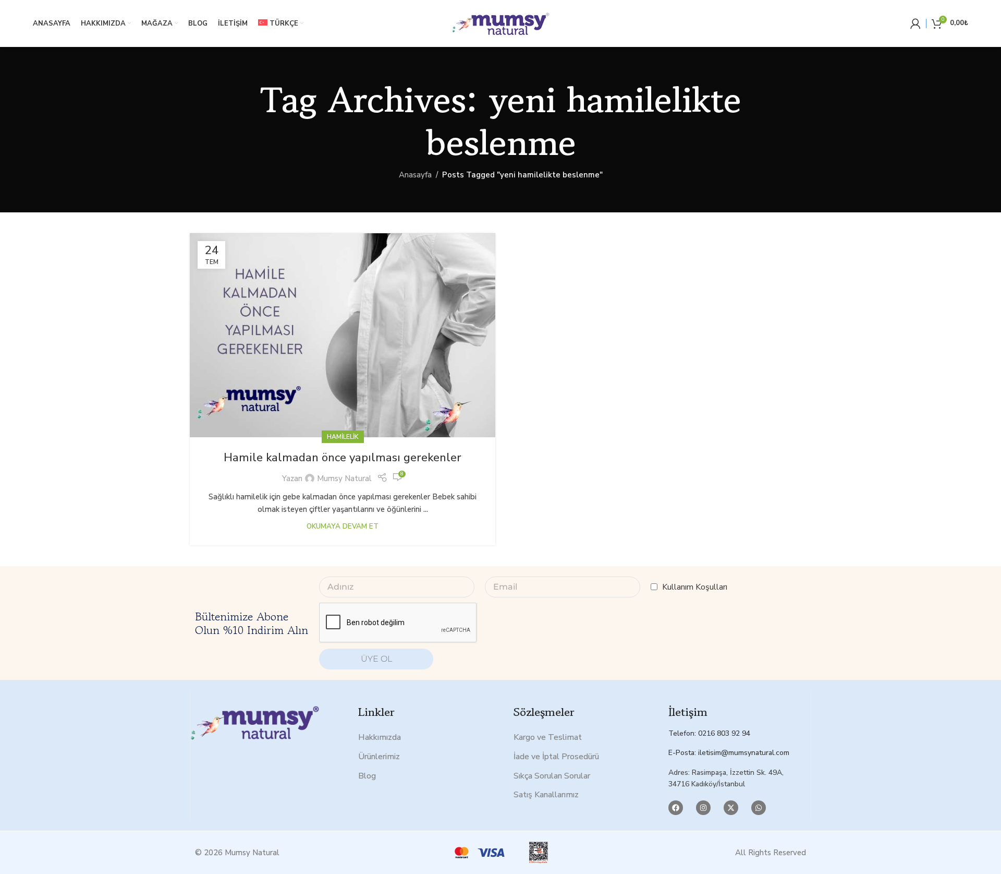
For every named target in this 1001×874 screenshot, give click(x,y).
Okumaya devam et (343, 526)
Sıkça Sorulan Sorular (552, 776)
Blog (367, 776)
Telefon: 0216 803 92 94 (709, 733)
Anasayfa (415, 175)
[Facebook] (675, 807)
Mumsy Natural (344, 478)
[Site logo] (500, 23)
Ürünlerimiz (379, 756)
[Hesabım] (915, 23)
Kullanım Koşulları (694, 587)
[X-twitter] (731, 807)
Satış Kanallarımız (546, 794)
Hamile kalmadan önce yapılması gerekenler (342, 457)
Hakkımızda (379, 737)
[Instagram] (703, 807)
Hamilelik (343, 437)
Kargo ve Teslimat (548, 737)
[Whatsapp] (758, 807)
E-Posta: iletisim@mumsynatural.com (728, 753)
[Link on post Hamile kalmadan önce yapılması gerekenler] (342, 335)
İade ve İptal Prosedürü (556, 756)
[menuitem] (280, 23)
